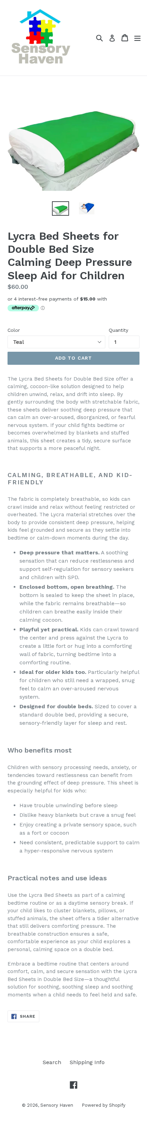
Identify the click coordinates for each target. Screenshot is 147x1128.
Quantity (118, 330)
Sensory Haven (56, 1105)
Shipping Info (87, 1062)
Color (14, 330)
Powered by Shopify (103, 1105)
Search (52, 1062)
